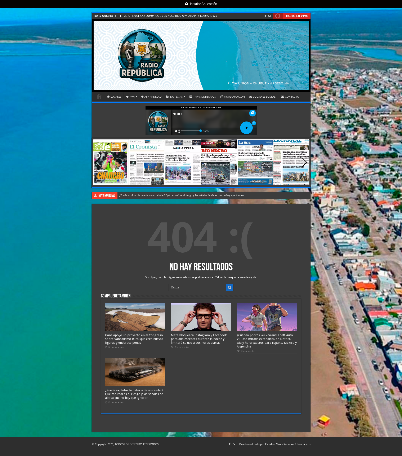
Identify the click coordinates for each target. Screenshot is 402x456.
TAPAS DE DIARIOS (204, 96)
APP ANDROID (153, 96)
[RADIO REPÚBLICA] (201, 55)
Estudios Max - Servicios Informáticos (288, 444)
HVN (132, 96)
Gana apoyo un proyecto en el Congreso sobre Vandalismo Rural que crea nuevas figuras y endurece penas (134, 339)
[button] (304, 162)
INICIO (99, 96)
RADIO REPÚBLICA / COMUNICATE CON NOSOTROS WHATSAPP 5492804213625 (169, 15)
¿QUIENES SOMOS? (265, 96)
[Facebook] (265, 16)
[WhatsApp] (269, 16)
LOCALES (116, 96)
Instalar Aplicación (203, 4)
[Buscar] (229, 287)
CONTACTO (292, 96)
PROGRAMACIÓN (234, 96)
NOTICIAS (176, 96)
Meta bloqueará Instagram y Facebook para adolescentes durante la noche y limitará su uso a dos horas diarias (199, 339)
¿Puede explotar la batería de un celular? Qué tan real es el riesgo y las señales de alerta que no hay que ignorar (134, 394)
